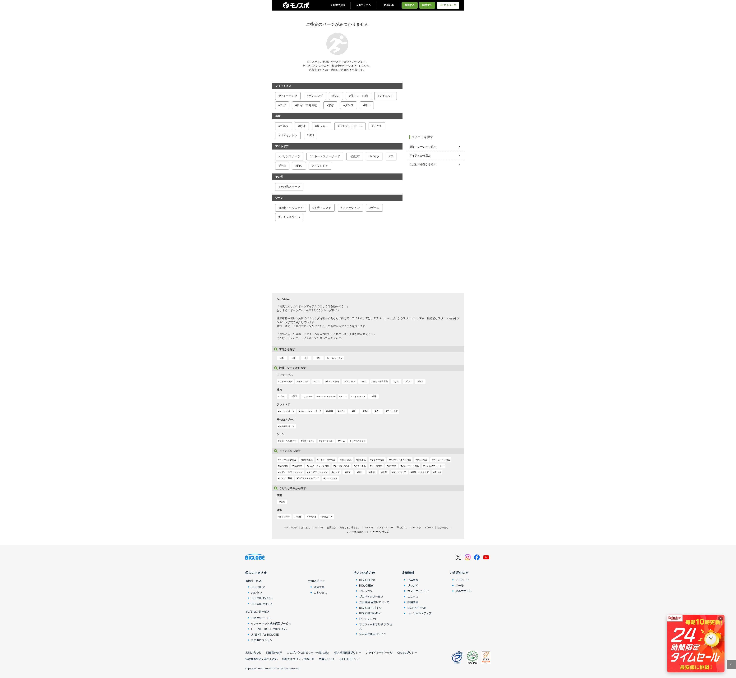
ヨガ (283, 105)
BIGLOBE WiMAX (261, 604)
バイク (375, 156)
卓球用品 (283, 466)
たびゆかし (443, 527)
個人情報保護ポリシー (347, 652)
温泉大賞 (319, 587)
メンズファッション (434, 466)
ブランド (412, 585)
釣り (300, 165)
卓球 (311, 135)
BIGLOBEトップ (349, 659)
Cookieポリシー (407, 652)
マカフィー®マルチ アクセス (375, 626)
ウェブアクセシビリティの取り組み (308, 652)
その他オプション (261, 640)
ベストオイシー (385, 527)
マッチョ (312, 516)
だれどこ (305, 527)
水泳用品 (298, 466)
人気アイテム (363, 5)
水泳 (331, 105)
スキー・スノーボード (325, 156)
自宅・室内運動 (307, 105)
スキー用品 (360, 466)
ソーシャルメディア (419, 613)
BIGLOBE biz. (367, 580)
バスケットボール (350, 126)
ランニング (315, 95)
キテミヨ (368, 527)
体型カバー (327, 516)
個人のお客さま (256, 572)
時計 (360, 472)
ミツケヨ (429, 527)
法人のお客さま (364, 572)
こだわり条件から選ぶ (422, 164)
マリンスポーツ (290, 156)
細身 (299, 516)
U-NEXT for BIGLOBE (265, 634)
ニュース (412, 596)
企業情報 (408, 572)
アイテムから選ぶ (420, 155)
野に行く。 (402, 527)
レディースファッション (291, 472)
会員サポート (464, 591)
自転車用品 (307, 460)
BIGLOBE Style (416, 608)
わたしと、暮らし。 (350, 527)
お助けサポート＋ (261, 618)
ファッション (351, 207)
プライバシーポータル (379, 652)
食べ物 (438, 472)
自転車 (355, 156)
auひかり (256, 592)
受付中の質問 (337, 5)
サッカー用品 (377, 460)
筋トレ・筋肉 (359, 95)
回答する (427, 5)
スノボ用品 (376, 466)
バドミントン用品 (441, 460)
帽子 (348, 472)
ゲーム (375, 207)
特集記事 (389, 5)
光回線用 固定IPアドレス (374, 602)
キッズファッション (317, 472)
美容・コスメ (322, 207)
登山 (283, 165)
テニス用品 (422, 460)
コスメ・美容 (285, 478)
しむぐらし (320, 592)
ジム (337, 95)
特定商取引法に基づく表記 (261, 659)
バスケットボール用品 (400, 460)
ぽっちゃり (284, 516)
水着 (385, 472)
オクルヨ (318, 527)
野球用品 (361, 460)
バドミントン (288, 135)
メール (460, 585)
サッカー (322, 126)
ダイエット (386, 95)
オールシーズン (335, 358)
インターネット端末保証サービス (271, 623)
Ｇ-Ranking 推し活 (379, 531)
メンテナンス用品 (410, 466)
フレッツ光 (366, 591)
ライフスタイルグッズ (308, 478)
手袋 (372, 472)
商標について (327, 659)
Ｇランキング (290, 527)
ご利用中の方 (459, 572)
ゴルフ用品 (346, 460)
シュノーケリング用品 (318, 466)
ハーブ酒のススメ (356, 532)
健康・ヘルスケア (291, 207)
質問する (410, 5)
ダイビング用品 (342, 466)
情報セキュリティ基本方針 (298, 659)
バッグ (336, 472)
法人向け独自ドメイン (372, 634)
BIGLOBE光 (258, 587)
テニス (377, 126)
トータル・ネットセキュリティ (269, 629)
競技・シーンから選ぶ (422, 146)
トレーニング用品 (287, 460)
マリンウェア (399, 472)
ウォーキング (288, 95)
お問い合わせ (253, 652)
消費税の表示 (274, 652)
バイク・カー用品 (326, 460)
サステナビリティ (418, 591)
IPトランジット (368, 619)
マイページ (450, 5)
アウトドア (321, 165)
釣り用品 (392, 466)
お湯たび (331, 527)
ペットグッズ (331, 478)
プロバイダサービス (371, 596)
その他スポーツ (290, 186)
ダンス (349, 105)
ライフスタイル (290, 217)
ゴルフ (284, 126)
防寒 (283, 502)
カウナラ (416, 527)
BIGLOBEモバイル (262, 598)
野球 (303, 126)
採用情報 (412, 602)
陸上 (367, 105)
